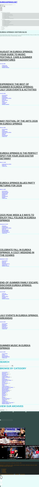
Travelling (4, 103)
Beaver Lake (6, 16)
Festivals (3, 134)
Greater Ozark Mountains (9, 18)
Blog (3, 29)
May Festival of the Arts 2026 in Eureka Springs (19, 122)
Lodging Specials (5, 386)
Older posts (2, 359)
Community (4, 375)
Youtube (4, 470)
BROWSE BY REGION (6, 12)
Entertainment (4, 97)
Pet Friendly (6, 25)
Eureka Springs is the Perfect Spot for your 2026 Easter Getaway (19, 156)
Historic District (7, 13)
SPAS (3, 27)
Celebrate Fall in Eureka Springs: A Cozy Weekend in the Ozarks (17, 252)
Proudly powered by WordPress (7, 474)
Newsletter (4, 392)
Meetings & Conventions (8, 24)
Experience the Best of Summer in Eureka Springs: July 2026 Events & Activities (18, 87)
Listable (17, 474)
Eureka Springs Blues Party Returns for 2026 (17, 184)
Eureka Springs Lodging (6, 98)
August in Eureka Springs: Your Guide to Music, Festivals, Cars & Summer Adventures (16, 55)
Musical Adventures (6, 356)
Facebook (4, 469)
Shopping (4, 395)
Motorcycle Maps (5, 230)
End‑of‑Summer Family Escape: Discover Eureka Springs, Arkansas (19, 285)
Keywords (2, 4)
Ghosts (3, 101)
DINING (3, 28)
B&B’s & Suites (6, 20)
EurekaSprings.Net (8, 2)
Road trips (4, 262)
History (3, 295)
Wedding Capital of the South (7, 402)
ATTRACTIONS (5, 26)
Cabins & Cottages (7, 21)
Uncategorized (5, 66)
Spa (3, 396)
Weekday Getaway (5, 67)
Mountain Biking (5, 231)
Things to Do (4, 65)
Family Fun (4, 99)
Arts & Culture (4, 95)
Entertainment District (8, 14)
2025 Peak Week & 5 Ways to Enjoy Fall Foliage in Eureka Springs (18, 218)
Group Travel (6, 23)
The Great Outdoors (6, 232)
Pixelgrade (22, 474)
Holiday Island (6, 17)
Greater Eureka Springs (8, 15)
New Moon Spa (5, 391)
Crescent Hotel (5, 193)
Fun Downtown (5, 100)
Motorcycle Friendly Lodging (7, 387)
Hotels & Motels (7, 22)
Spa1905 (3, 397)
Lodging (3, 19)
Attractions (4, 96)
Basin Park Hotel (5, 192)
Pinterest (4, 471)
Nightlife (3, 197)
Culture (3, 130)
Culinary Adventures (6, 377)
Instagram (4, 472)
